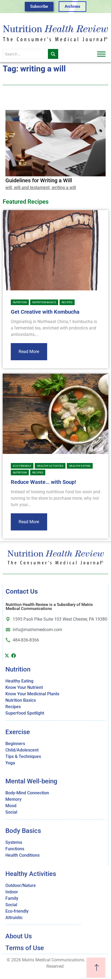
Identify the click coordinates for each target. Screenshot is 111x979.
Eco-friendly (22, 465)
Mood (10, 805)
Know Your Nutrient (24, 687)
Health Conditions (22, 855)
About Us (18, 936)
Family (11, 898)
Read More (29, 351)
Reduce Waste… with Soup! (43, 482)
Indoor (11, 891)
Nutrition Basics (44, 302)
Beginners (15, 743)
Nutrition (20, 302)
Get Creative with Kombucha (45, 312)
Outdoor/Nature (20, 885)
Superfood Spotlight (24, 713)
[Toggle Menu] (101, 53)
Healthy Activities (50, 465)
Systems (13, 842)
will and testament (32, 187)
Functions (14, 848)
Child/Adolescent (22, 750)
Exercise (17, 732)
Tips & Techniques (23, 756)
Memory (13, 799)
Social (11, 812)
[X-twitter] (6, 655)
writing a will (64, 187)
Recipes (67, 302)
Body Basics (23, 830)
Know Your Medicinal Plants (32, 693)
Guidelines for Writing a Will (38, 180)
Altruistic (14, 917)
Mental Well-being (31, 781)
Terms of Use (24, 948)
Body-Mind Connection (27, 792)
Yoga (10, 762)
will (8, 187)
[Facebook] (13, 655)
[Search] (53, 54)
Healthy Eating (80, 465)
